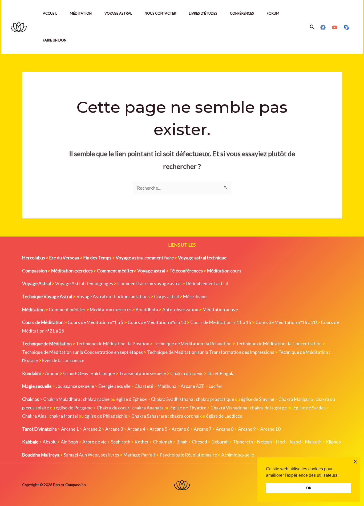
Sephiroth (120, 442)
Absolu (49, 442)
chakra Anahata (148, 407)
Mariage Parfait (139, 455)
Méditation (81, 13)
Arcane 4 (136, 429)
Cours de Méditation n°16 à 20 (286, 322)
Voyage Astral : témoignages (84, 283)
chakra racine (96, 399)
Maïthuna (166, 386)
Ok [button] (308, 488)
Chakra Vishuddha (229, 407)
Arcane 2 (92, 429)
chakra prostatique (215, 399)
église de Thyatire (188, 407)
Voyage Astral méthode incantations (113, 296)
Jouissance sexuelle (75, 386)
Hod (280, 442)
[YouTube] (334, 27)
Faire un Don (54, 40)
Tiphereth (243, 442)
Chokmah (162, 442)
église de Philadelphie (106, 416)
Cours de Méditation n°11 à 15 (220, 322)
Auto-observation (180, 309)
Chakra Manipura (295, 399)
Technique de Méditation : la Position (112, 343)
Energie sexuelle (114, 386)
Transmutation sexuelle (142, 373)
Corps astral (166, 296)
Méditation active (220, 309)
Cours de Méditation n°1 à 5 (95, 322)
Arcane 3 (114, 429)
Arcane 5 (158, 429)
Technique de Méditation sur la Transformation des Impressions (210, 352)
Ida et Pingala (220, 373)
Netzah (264, 442)
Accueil (50, 13)
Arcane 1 (70, 429)
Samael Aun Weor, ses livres (91, 455)
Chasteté (144, 386)
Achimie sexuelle (237, 455)
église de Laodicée (224, 416)
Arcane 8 (225, 429)
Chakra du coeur (186, 373)
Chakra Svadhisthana (172, 399)
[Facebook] (323, 27)
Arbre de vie (94, 442)
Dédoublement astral (207, 283)
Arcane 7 (203, 429)
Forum (273, 13)
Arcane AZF (192, 386)
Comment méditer (67, 309)
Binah (182, 442)
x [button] (355, 461)
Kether (142, 442)
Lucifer (216, 386)
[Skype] (346, 27)
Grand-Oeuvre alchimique (89, 373)
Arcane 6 (180, 429)
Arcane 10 (270, 429)
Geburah (220, 442)
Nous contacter (160, 13)
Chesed (199, 442)
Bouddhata (147, 309)
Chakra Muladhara (61, 399)
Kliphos (333, 442)
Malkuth (313, 442)
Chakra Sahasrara (149, 416)
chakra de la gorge (268, 407)
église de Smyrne (257, 399)
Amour (52, 373)
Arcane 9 (247, 429)
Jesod (295, 442)
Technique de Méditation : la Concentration (279, 343)
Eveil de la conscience (63, 360)
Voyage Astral (118, 13)
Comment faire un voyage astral (149, 283)
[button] (312, 27)
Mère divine (195, 296)
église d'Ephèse (131, 399)
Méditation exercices (110, 309)
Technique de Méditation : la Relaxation (192, 343)
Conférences (242, 13)
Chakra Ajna (34, 416)
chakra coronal (184, 416)
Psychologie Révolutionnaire (188, 455)
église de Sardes (309, 407)
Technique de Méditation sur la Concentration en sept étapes (82, 352)
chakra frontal (63, 416)
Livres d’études (203, 13)
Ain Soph (69, 442)
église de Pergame (74, 407)
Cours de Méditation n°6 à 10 (157, 322)
